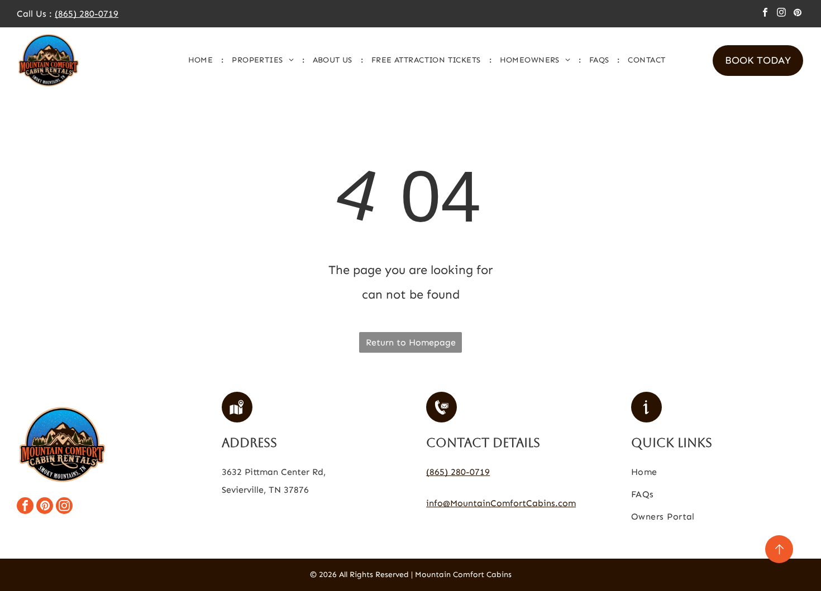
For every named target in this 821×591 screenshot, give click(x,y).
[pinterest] (797, 14)
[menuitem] (202, 60)
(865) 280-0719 (86, 13)
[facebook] (765, 14)
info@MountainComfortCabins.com (501, 503)
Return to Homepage (411, 342)
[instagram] (781, 14)
